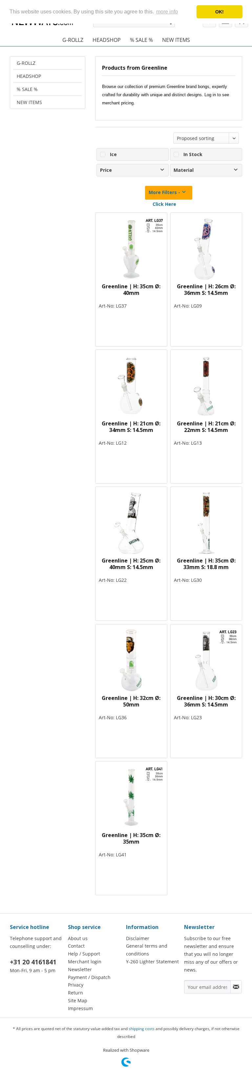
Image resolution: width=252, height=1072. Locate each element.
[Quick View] (159, 220)
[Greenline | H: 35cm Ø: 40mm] (131, 248)
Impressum (80, 1008)
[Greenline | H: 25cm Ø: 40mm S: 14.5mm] (131, 523)
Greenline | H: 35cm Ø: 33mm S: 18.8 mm (206, 563)
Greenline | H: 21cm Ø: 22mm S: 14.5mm (206, 426)
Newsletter (80, 969)
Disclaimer (137, 938)
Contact (76, 946)
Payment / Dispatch (89, 977)
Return (75, 993)
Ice (113, 154)
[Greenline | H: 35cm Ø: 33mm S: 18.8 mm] (206, 523)
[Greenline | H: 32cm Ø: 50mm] (131, 660)
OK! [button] (219, 11)
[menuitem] (73, 40)
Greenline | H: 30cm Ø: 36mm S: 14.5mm (206, 701)
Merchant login (84, 961)
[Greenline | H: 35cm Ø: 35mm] (131, 797)
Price (106, 170)
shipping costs (142, 1028)
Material (184, 170)
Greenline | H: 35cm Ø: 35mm (131, 838)
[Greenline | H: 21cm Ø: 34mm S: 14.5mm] (131, 386)
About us (78, 938)
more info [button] (167, 11)
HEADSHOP (29, 76)
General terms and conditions (146, 950)
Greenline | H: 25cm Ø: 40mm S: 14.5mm (131, 563)
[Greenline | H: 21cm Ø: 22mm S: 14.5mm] (206, 386)
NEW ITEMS (29, 102)
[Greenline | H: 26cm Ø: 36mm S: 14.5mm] (206, 248)
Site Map (77, 1000)
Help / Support (84, 954)
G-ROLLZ (26, 63)
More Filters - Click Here (164, 194)
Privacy (75, 985)
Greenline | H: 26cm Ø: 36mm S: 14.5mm (206, 289)
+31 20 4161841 (33, 962)
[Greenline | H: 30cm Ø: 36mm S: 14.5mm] (206, 660)
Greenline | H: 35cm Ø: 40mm (131, 289)
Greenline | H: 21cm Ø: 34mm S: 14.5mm (131, 426)
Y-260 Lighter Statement (152, 961)
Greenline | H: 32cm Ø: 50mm (131, 701)
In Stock (192, 154)
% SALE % (27, 89)
